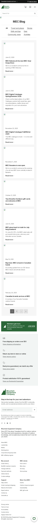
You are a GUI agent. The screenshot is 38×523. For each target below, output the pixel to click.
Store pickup (23, 471)
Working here (5, 450)
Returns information (6, 488)
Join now (31, 326)
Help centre (4, 482)
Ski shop (22, 468)
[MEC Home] (5, 7)
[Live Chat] (34, 519)
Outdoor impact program (27, 485)
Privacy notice (5, 504)
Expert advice (5, 490)
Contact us (4, 493)
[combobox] (19, 13)
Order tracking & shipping (8, 485)
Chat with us (4, 495)
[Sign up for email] (34, 410)
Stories (29, 28)
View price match (9, 369)
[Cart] (25, 7)
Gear (25, 31)
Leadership (4, 445)
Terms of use (5, 507)
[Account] (30, 7)
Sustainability (23, 488)
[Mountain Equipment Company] (19, 392)
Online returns (5, 474)
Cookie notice (5, 512)
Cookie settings (5, 476)
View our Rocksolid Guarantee (13, 381)
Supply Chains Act (6, 514)
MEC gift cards (24, 490)
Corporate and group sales (8, 452)
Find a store (23, 463)
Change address (5, 468)
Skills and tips (16, 31)
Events (22, 482)
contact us (9, 418)
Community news (14, 34)
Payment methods (6, 471)
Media (3, 447)
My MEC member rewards (8, 466)
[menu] (35, 7)
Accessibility (4, 509)
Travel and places (17, 28)
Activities (27, 34)
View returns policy (9, 356)
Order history (5, 463)
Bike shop (22, 466)
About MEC (4, 442)
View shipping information (12, 344)
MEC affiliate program (7, 455)
